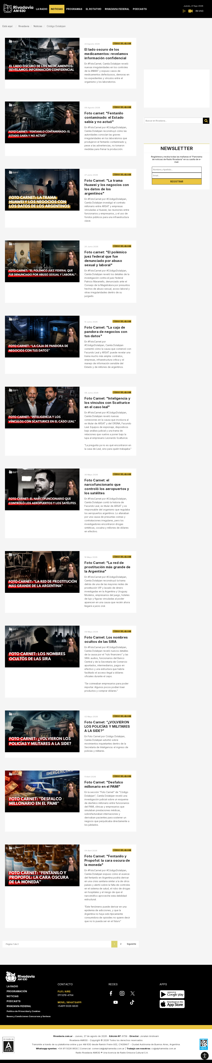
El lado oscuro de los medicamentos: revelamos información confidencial (106, 54)
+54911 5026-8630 (68, 1006)
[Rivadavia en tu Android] (172, 994)
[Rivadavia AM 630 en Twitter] (135, 993)
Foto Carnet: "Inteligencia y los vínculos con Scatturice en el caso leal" (107, 402)
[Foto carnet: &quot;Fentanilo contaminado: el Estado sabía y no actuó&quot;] (42, 122)
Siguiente (131, 944)
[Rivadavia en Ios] (172, 1004)
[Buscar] (206, 121)
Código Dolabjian (122, 43)
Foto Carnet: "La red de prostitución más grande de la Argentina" (107, 567)
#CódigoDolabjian (116, 647)
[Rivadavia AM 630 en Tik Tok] (132, 1002)
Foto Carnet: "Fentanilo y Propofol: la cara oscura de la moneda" (107, 860)
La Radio (12, 986)
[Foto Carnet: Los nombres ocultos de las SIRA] (42, 646)
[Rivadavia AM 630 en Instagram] (124, 993)
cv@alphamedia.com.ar (163, 1048)
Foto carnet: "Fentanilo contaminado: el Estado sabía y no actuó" (104, 117)
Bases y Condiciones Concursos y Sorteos (29, 1016)
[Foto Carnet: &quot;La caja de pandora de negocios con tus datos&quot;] (42, 336)
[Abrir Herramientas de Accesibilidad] (205, 1056)
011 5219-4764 (65, 995)
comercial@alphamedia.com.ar (108, 1048)
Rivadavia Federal (19, 1006)
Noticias (13, 996)
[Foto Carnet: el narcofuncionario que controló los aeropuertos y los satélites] (42, 489)
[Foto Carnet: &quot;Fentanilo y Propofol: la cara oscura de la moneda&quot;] (42, 865)
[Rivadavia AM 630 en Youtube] (115, 1002)
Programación (17, 991)
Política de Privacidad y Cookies (23, 1011)
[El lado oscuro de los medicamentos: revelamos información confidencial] (42, 59)
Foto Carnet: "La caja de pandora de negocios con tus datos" (105, 331)
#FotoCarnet (94, 647)
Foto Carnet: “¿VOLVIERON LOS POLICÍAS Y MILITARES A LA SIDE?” (107, 726)
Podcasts (14, 1001)
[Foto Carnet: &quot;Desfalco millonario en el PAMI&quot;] (42, 791)
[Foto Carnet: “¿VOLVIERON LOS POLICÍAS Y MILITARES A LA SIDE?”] (42, 731)
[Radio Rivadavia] (20, 976)
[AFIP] (204, 1044)
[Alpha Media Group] (8, 1045)
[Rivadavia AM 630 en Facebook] (112, 993)
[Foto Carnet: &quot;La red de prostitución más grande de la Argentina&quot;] (42, 572)
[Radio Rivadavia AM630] (18, 7)
